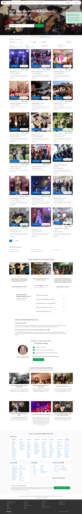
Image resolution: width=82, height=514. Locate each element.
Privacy (8, 507)
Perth (20, 476)
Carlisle (28, 448)
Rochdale (28, 455)
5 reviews (60, 196)
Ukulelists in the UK (56, 249)
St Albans (58, 456)
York (65, 449)
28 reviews (60, 133)
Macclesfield (29, 445)
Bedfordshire (59, 441)
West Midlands (44, 456)
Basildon (58, 450)
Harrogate (66, 445)
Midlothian (21, 474)
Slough (13, 446)
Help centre (9, 503)
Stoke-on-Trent (44, 450)
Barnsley (66, 451)
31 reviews (17, 133)
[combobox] (14, 42)
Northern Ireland (57, 462)
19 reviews (39, 196)
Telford (43, 446)
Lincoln (35, 448)
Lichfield (43, 448)
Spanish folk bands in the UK (36, 251)
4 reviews (60, 163)
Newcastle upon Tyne (22, 448)
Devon (51, 444)
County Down (64, 469)
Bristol (51, 457)
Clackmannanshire (15, 469)
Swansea (34, 474)
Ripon (66, 447)
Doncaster (66, 453)
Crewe (28, 444)
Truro (50, 443)
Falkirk (20, 478)
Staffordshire (44, 447)
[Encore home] (4, 2)
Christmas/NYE (40, 2)
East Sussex (14, 451)
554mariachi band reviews (44, 36)
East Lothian (14, 470)
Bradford (66, 457)
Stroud (51, 454)
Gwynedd (34, 469)
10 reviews (17, 228)
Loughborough (37, 446)
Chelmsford (59, 451)
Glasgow (20, 471)
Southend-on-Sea (60, 454)
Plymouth (51, 446)
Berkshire (13, 441)
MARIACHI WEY (40, 285)
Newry (55, 467)
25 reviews (17, 101)
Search (68, 2)
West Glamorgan (43, 472)
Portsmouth (14, 457)
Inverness (21, 472)
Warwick (43, 455)
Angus (13, 466)
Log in (76, 2)
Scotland (12, 462)
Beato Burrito (19, 286)
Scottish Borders (22, 477)
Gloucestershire (52, 450)
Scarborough (67, 448)
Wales (33, 462)
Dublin (55, 480)
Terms (8, 505)
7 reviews (38, 164)
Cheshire (28, 441)
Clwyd (34, 465)
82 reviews (17, 69)
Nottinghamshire (37, 451)
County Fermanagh (65, 470)
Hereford (43, 443)
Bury (28, 451)
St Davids (42, 466)
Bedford (58, 443)
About (43, 503)
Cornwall (51, 441)
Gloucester (51, 453)
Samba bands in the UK (13, 251)
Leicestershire (36, 444)
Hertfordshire (59, 455)
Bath (50, 456)
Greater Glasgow (15, 471)
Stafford (43, 449)
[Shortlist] (73, 3)
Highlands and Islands (15, 472)
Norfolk (58, 457)
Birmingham (44, 457)
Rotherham (67, 454)
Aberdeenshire (14, 465)
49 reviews (39, 133)
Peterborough (59, 448)
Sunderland (21, 449)
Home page (11, 39)
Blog (25, 508)
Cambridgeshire (59, 445)
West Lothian (21, 480)
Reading (13, 445)
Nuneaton (43, 453)
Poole (50, 449)
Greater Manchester (29, 449)
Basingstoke (14, 455)
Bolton (28, 450)
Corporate (32, 2)
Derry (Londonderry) (57, 469)
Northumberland (22, 445)
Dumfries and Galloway (22, 469)
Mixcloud (66, 511)
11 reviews (39, 228)
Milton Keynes (14, 450)
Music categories (27, 505)
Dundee (20, 466)
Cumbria (28, 447)
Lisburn (55, 470)
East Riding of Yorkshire (67, 441)
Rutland (35, 454)
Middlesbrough (67, 446)
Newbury (13, 444)
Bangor (41, 469)
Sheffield (66, 455)
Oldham (28, 454)
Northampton (36, 450)
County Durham (22, 441)
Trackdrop (61, 511)
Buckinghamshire (14, 449)
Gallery (25, 507)
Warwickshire (44, 451)
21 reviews (17, 164)
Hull (65, 443)
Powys (34, 471)
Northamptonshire (37, 449)
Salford (28, 456)
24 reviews (39, 101)
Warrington (29, 446)
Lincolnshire (36, 447)
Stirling (13, 480)
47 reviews (60, 69)
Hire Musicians (12, 2)
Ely (57, 447)
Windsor (13, 447)
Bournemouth (52, 448)
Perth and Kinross (15, 476)
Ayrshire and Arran (22, 467)
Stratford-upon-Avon (45, 454)
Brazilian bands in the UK (36, 249)
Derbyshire (36, 441)
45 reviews (39, 69)
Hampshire (14, 454)
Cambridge (59, 446)
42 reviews (60, 101)
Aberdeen (21, 465)
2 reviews (16, 196)
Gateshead (21, 447)
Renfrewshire (14, 477)
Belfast (63, 465)
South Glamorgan (43, 471)
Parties (25, 2)
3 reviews (60, 226)
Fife (19, 470)
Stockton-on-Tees (22, 444)
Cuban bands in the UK (13, 249)
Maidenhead (14, 443)
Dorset (51, 447)
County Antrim (56, 465)
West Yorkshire (67, 456)
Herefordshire (44, 441)
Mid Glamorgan (35, 470)
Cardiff (34, 472)
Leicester (36, 445)
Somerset (51, 455)
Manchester (29, 453)
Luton (58, 444)
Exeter (51, 445)
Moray (20, 475)
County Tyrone (56, 471)
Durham (20, 443)
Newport (43, 445)
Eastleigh (13, 456)
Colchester (59, 453)
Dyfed (34, 466)
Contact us (9, 508)
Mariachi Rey (62, 286)
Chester (28, 443)
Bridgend (42, 470)
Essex (58, 449)
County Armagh (57, 466)
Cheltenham (52, 451)
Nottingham (36, 453)
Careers (43, 505)
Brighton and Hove (14, 453)
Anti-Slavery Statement (46, 507)
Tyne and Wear (22, 446)
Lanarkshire (14, 474)
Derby (35, 443)
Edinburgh (13, 475)
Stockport (28, 457)
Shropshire (44, 444)
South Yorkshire (67, 450)
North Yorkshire (67, 444)
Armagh (63, 466)
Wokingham (14, 448)
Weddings (19, 2)
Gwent (34, 467)
